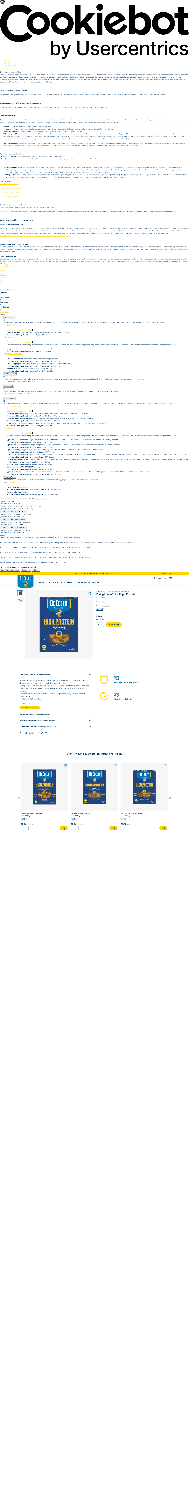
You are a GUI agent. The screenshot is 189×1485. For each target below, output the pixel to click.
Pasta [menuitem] (41, 582)
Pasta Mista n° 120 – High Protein (132, 813)
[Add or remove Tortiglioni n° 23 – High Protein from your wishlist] (89, 593)
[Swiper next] (170, 797)
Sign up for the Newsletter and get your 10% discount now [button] (94, 573)
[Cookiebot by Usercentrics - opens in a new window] (94, 31)
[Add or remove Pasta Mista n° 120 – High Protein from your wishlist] (165, 765)
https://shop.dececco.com (9, 184)
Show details (5, 312)
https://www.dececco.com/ (9, 192)
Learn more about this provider (19, 330)
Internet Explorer (6, 266)
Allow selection (13, 570)
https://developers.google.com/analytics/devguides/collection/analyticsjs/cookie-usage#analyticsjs (35, 236)
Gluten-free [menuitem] (66, 582)
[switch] (0, 299)
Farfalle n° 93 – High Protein (80, 813)
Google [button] (10, 338)
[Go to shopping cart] (170, 578)
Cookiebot (42, 499)
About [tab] (6, 68)
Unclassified (10, 477)
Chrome (3, 275)
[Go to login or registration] (159, 578)
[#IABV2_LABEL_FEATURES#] (13, 519)
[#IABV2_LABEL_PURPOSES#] (13, 511)
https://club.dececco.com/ (9, 196)
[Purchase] (64, 828)
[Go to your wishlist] (165, 578)
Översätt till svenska (29, 707)
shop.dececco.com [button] (14, 355)
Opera (2, 277)
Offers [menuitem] (95, 582)
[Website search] (154, 578)
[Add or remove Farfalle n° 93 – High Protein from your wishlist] (115, 765)
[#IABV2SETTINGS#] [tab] (12, 65)
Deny (3, 570)
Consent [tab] (7, 60)
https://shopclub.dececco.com (10, 188)
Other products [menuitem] (82, 582)
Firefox (2, 270)
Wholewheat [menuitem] (53, 582)
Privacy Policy (100, 233)
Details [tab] (6, 63)
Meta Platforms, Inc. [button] (15, 407)
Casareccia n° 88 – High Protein (31, 813)
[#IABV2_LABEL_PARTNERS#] (13, 527)
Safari (2, 281)
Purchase (114, 624)
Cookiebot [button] (11, 326)
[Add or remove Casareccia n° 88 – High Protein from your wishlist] (65, 765)
